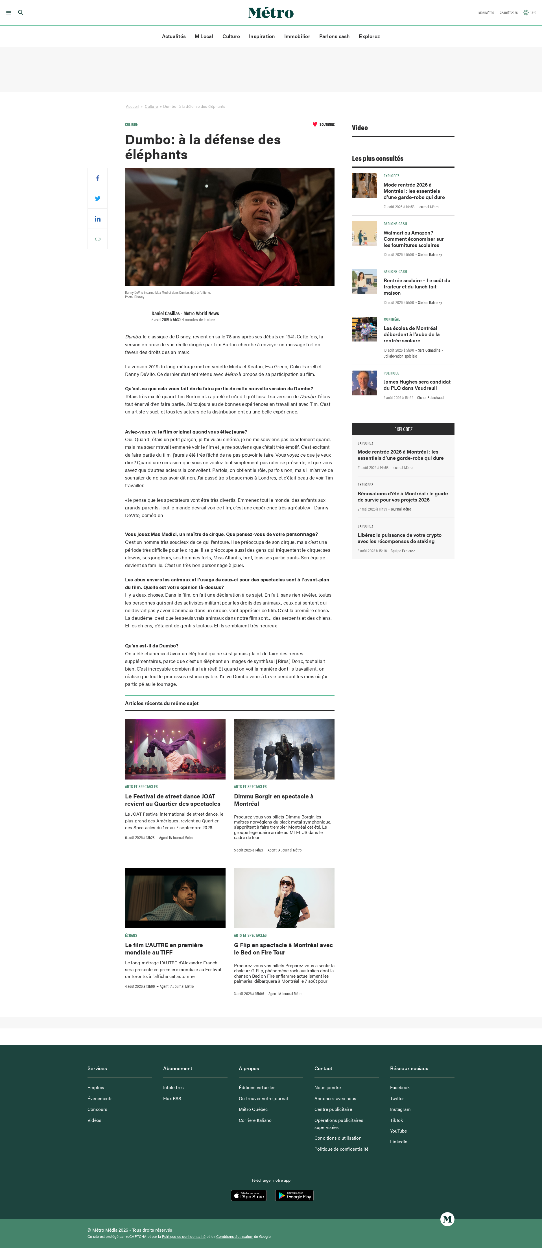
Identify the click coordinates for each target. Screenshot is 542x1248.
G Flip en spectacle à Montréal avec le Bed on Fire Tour (283, 948)
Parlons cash (334, 36)
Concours (98, 1109)
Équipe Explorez (403, 550)
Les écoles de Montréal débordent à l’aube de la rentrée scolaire (412, 334)
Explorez (369, 36)
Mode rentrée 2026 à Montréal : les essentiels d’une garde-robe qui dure (414, 190)
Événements (100, 1098)
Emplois (96, 1087)
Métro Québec (253, 1109)
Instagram (400, 1109)
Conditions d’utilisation (338, 1138)
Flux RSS (172, 1098)
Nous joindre (327, 1087)
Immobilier (297, 36)
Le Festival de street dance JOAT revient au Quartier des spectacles (172, 799)
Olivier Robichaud (430, 397)
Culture (231, 36)
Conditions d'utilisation (234, 1236)
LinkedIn (399, 1141)
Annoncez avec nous (335, 1098)
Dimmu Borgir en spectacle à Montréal (274, 799)
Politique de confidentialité (341, 1149)
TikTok (396, 1120)
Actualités (174, 36)
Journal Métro (428, 206)
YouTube (398, 1130)
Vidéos (94, 1120)
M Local (204, 36)
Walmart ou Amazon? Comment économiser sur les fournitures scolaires (414, 238)
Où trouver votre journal (263, 1098)
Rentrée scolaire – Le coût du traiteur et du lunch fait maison (417, 286)
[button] (7, 12)
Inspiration (262, 36)
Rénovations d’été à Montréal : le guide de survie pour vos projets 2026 (403, 496)
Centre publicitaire (333, 1109)
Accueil (132, 106)
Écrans (131, 935)
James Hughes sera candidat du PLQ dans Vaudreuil (417, 384)
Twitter (397, 1098)
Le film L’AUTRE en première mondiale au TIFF (164, 948)
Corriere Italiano (255, 1120)
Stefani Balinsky (430, 254)
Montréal (392, 319)
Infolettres (173, 1087)
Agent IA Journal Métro (176, 837)
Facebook (400, 1087)
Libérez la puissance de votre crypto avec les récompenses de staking (400, 537)
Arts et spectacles (141, 786)
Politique (391, 373)
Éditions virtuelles (257, 1087)
